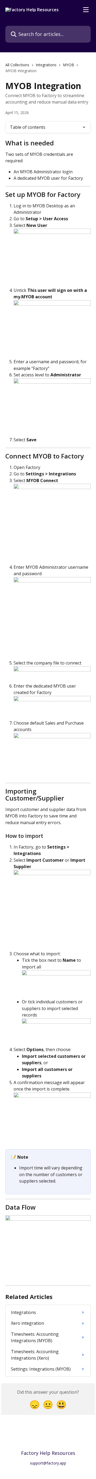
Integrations (46, 64)
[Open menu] (86, 9)
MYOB (68, 64)
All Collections (17, 64)
